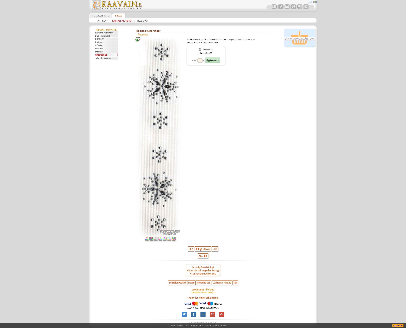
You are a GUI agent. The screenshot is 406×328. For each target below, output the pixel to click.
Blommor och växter (104, 32)
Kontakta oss (203, 282)
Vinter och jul (101, 54)
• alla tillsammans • (103, 58)
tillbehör (142, 20)
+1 (214, 249)
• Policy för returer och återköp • (203, 297)
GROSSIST (99, 39)
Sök (235, 282)
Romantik (99, 48)
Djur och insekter (102, 35)
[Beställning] (293, 8)
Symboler (99, 51)
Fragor (191, 282)
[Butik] (275, 8)
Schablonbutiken (177, 282)
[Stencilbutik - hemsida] (117, 8)
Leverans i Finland (222, 282)
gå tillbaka (205, 249)
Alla (201, 256)
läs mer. (223, 325)
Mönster (99, 45)
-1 (192, 249)
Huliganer (99, 42)
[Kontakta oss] (287, 8)
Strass (118, 15)
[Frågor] (281, 8)
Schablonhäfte (100, 15)
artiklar (102, 20)
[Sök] (299, 8)
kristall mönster (122, 20)
